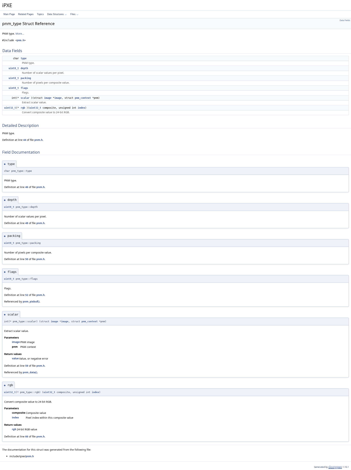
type (24, 58)
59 (26, 365)
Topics (40, 14)
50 (26, 259)
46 (26, 187)
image (47, 97)
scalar (25, 97)
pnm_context (83, 97)
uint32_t (10, 107)
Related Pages (26, 14)
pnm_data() (30, 372)
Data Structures (55, 14)
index (81, 107)
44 (24, 140)
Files (73, 14)
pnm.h (20, 40)
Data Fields (345, 20)
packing (26, 78)
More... (20, 33)
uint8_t (14, 68)
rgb (23, 107)
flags (24, 88)
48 (26, 223)
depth (24, 68)
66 (26, 436)
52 (26, 295)
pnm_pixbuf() (31, 301)
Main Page (9, 14)
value (15, 358)
